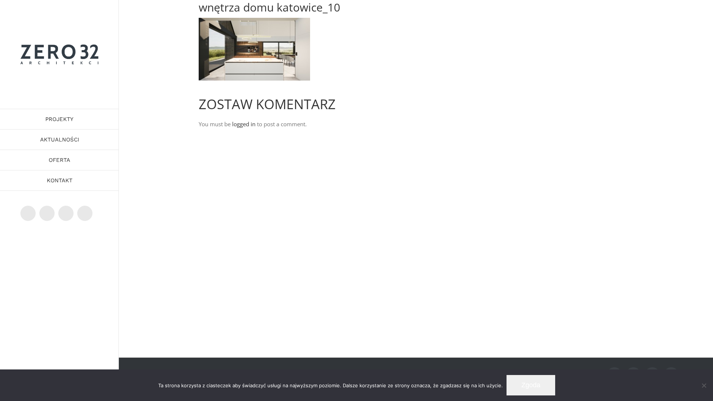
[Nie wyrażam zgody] (703, 385)
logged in (243, 124)
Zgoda (530, 385)
